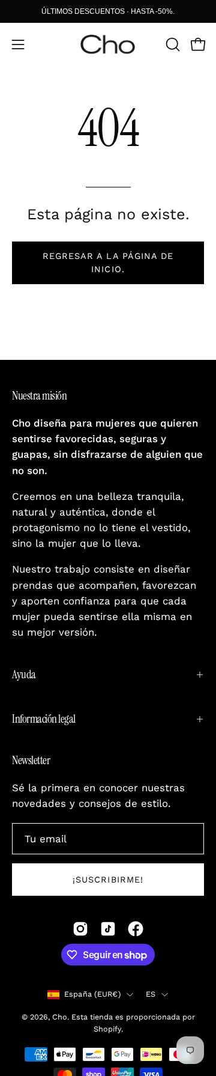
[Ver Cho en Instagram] (80, 929)
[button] (171, 44)
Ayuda (24, 674)
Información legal (44, 718)
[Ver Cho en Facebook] (136, 929)
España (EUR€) (92, 993)
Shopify (107, 1028)
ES (151, 993)
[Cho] (108, 44)
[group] (108, 11)
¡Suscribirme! (108, 879)
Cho (59, 1016)
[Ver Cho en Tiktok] (108, 929)
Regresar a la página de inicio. (108, 262)
